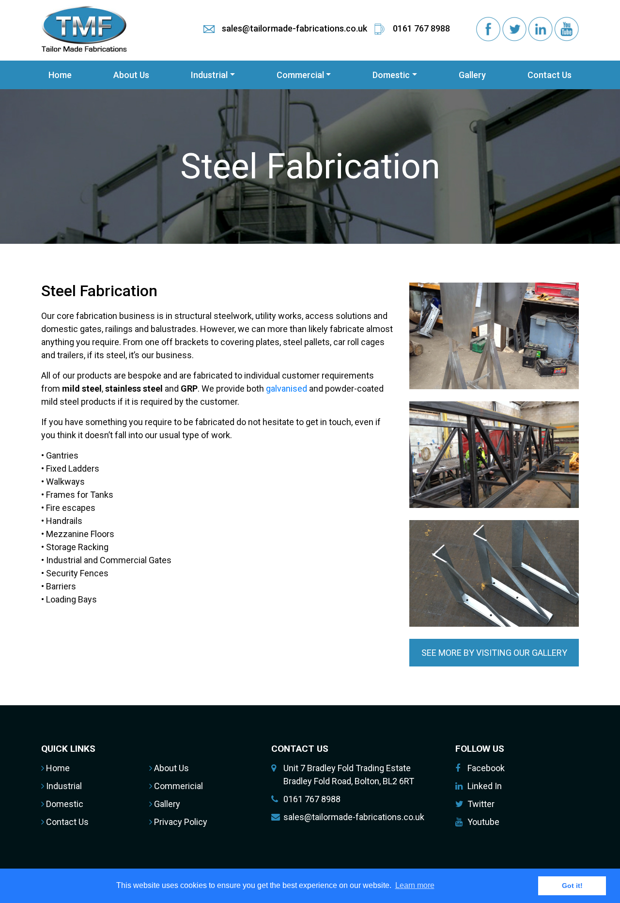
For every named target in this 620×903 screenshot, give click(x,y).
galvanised (286, 388)
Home (60, 75)
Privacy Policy (179, 822)
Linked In (484, 786)
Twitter (481, 804)
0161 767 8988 (312, 799)
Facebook (486, 768)
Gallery (472, 75)
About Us (131, 75)
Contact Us (549, 75)
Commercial (300, 75)
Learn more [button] (414, 885)
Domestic (391, 75)
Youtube (483, 822)
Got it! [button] (572, 885)
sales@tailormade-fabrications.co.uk (353, 817)
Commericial (177, 786)
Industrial (209, 75)
